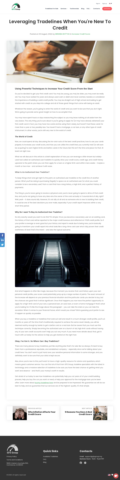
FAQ (88, 9)
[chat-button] (115, 475)
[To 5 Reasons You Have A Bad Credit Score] (110, 413)
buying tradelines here (44, 383)
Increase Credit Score (81, 34)
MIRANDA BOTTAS (62, 34)
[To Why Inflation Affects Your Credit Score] (10, 413)
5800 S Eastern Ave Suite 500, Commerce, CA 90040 (17, 464)
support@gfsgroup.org (93, 456)
